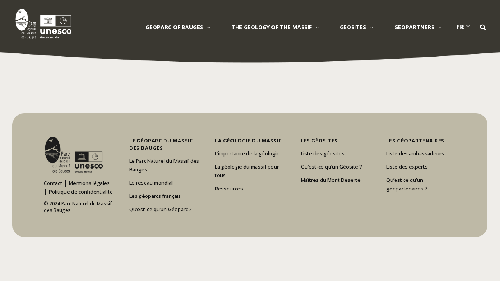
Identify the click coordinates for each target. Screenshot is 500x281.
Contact (53, 183)
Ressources (229, 188)
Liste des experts (407, 166)
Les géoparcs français (155, 195)
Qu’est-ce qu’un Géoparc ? (160, 209)
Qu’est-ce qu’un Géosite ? (331, 166)
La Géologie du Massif (248, 140)
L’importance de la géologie (247, 153)
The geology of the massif (271, 27)
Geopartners (414, 27)
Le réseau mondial (151, 182)
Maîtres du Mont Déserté (331, 179)
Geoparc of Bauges (174, 27)
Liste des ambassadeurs (415, 153)
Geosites (353, 27)
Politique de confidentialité (81, 191)
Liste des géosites (323, 153)
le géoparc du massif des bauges (161, 144)
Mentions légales (89, 183)
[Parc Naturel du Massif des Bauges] (41, 23)
